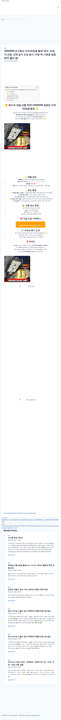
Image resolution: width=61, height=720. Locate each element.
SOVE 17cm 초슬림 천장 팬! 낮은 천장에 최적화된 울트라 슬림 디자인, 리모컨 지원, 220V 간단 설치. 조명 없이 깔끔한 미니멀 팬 (30, 526)
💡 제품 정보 (11, 91)
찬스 (26, 513)
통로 (34, 513)
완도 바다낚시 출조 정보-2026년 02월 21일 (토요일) (29, 611)
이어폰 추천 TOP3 (15, 538)
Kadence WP (36, 715)
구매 (16, 513)
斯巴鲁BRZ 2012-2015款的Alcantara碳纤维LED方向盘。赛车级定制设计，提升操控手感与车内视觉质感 (30, 519)
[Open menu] (57, 7)
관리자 (7, 61)
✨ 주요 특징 (12, 93)
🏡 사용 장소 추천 (13, 95)
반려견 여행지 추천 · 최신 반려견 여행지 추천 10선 (28, 589)
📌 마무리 (11, 100)
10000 (6, 513)
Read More (12, 555)
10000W (12, 513)
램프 (19, 513)
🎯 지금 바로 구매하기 (14, 96)
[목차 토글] (36, 87)
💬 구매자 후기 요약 (13, 98)
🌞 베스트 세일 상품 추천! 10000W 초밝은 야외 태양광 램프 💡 (22, 89)
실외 (23, 513)
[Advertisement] (30, 73)
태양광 (30, 513)
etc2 (5, 48)
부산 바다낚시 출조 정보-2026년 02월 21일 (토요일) (29, 636)
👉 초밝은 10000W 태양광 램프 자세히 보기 (30, 225)
